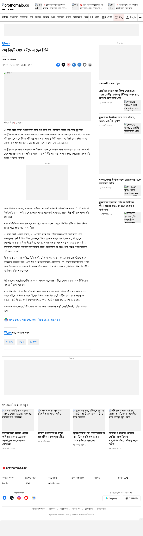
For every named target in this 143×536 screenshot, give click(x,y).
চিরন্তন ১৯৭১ (123, 478)
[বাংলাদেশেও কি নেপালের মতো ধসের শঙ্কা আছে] (111, 6)
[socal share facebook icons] (58, 66)
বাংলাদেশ (14, 17)
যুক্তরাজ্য (9, 342)
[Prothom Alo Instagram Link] (20, 498)
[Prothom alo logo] (14, 468)
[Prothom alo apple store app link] (131, 498)
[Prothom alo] (16, 6)
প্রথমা (27, 483)
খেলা (53, 17)
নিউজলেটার (101, 509)
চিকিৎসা (33, 342)
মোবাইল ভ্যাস (54, 483)
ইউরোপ (6, 43)
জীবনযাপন (77, 17)
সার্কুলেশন (64, 509)
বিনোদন (61, 17)
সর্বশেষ (5, 17)
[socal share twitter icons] (63, 66)
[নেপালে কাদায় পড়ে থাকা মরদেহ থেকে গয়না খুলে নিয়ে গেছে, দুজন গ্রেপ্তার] (38, 6)
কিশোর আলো (30, 478)
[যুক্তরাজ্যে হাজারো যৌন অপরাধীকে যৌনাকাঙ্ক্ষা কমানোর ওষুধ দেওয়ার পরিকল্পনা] (132, 217)
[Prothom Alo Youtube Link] (27, 498)
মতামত (46, 17)
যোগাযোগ (89, 509)
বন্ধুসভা (97, 478)
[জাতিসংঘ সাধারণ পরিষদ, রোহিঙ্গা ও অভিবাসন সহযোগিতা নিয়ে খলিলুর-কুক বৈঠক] (125, 420)
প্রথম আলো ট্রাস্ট (78, 478)
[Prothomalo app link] (111, 498)
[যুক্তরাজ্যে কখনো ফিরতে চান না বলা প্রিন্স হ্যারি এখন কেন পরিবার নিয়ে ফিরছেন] (89, 420)
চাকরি (68, 17)
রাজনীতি (24, 17)
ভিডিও (87, 17)
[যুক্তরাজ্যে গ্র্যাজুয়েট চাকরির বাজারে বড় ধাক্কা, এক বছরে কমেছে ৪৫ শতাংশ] (132, 128)
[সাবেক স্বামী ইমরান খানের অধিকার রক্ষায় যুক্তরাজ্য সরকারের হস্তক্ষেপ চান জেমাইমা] (18, 420)
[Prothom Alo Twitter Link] (13, 498)
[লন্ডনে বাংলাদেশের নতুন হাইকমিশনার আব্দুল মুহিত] (54, 420)
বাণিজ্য (38, 17)
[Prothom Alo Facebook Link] (5, 498)
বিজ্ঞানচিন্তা (52, 478)
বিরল (21, 342)
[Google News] (33, 498)
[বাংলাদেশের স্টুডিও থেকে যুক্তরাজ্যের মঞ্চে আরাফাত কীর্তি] (132, 190)
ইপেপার (5, 483)
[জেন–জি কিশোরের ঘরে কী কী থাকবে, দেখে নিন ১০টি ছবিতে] (75, 6)
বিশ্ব (31, 17)
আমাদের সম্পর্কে (38, 509)
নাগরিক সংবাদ (8, 478)
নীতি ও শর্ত (76, 509)
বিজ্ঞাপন (52, 509)
